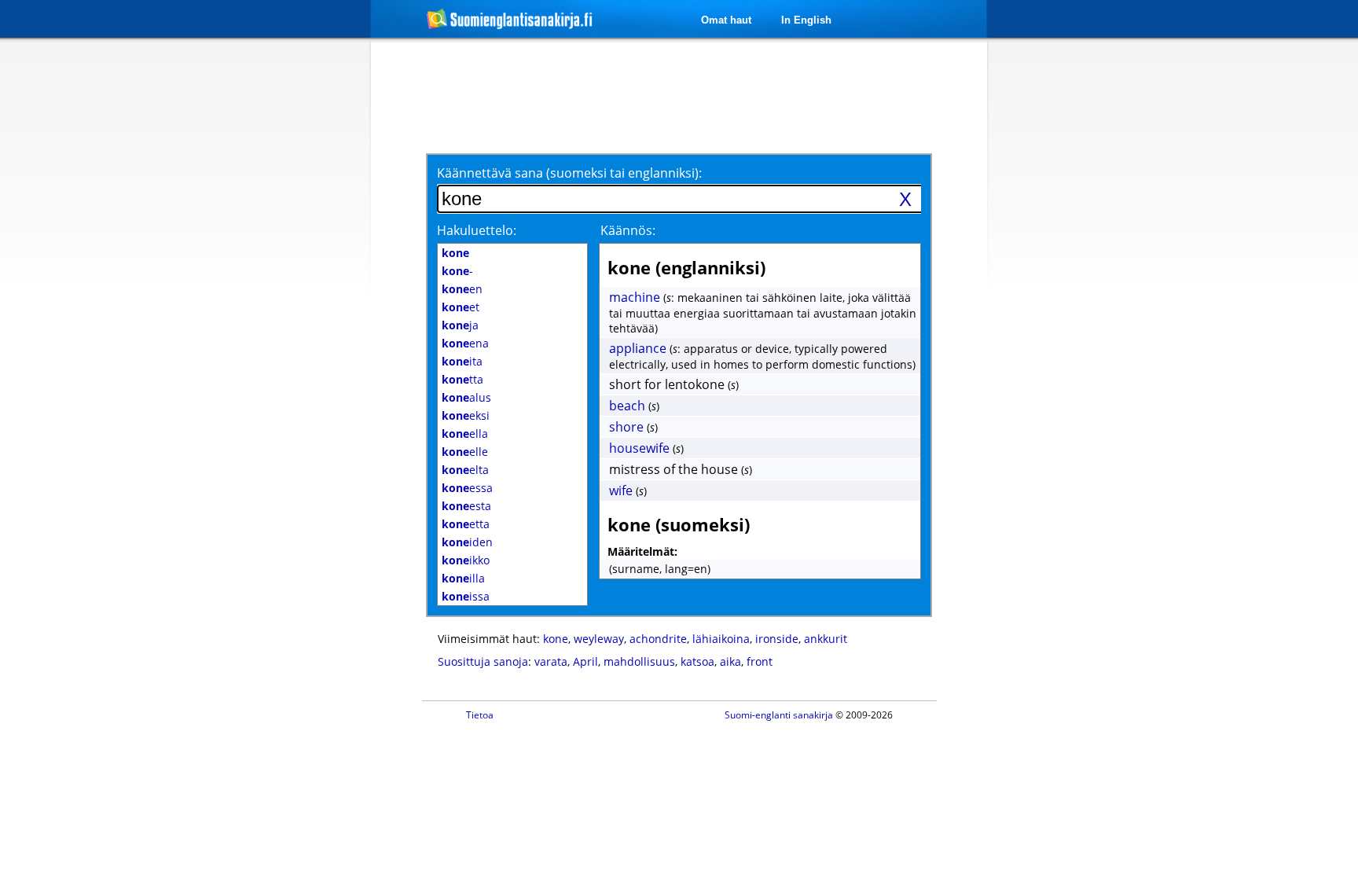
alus (466, 397)
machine (634, 297)
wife (621, 490)
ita (462, 361)
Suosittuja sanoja (483, 661)
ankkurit (825, 638)
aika (730, 661)
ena (465, 343)
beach (627, 405)
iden (467, 542)
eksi (466, 415)
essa (467, 487)
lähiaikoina (721, 638)
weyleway (599, 638)
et (460, 306)
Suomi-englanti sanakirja (779, 715)
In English (806, 20)
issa (466, 596)
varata (550, 661)
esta (466, 505)
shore (626, 426)
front (760, 661)
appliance (637, 348)
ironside (776, 638)
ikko (466, 560)
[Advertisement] (288, 297)
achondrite (658, 638)
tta (462, 379)
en (462, 288)
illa (463, 578)
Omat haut (726, 20)
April (585, 661)
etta (466, 523)
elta (465, 469)
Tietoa (480, 715)
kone (555, 638)
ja (460, 325)
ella (465, 433)
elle (465, 451)
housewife (639, 448)
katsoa (697, 661)
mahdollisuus (639, 661)
